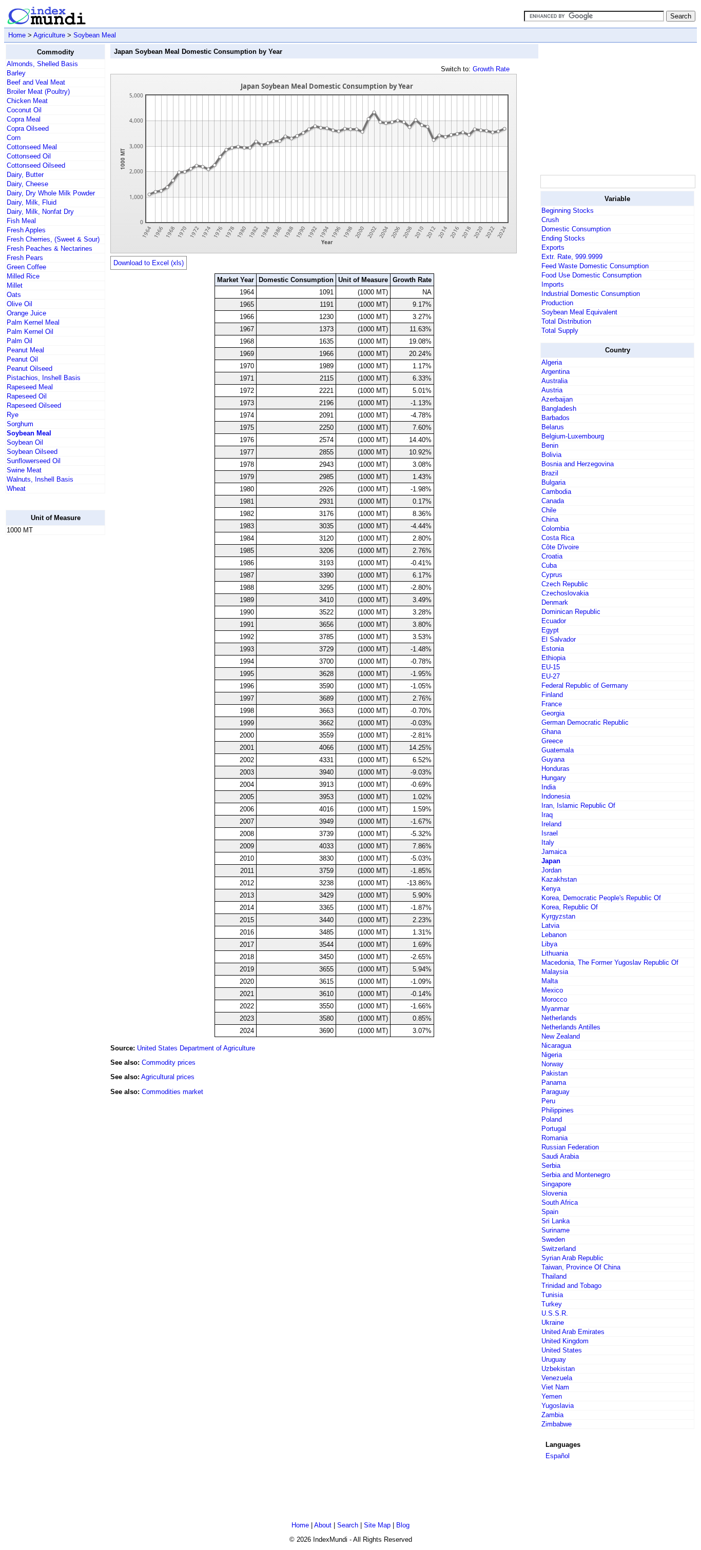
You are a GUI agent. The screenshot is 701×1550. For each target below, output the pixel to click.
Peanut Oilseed (29, 368)
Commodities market (172, 1092)
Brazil (549, 473)
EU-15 (550, 667)
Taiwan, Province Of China (580, 1267)
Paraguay (555, 1092)
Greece (552, 741)
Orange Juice (26, 313)
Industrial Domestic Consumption (590, 293)
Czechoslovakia (565, 593)
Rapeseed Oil (27, 396)
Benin (549, 445)
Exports (552, 247)
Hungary (553, 778)
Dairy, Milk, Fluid (31, 202)
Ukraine (552, 1322)
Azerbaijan (557, 399)
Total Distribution (566, 321)
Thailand (554, 1276)
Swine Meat (24, 470)
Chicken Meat (27, 101)
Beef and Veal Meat (36, 82)
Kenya (550, 888)
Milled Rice (23, 276)
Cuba (549, 565)
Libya (549, 944)
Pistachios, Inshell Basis (44, 378)
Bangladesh (558, 408)
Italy (547, 842)
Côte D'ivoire (560, 547)
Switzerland (558, 1249)
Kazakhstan (559, 879)
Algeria (551, 362)
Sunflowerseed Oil (34, 461)
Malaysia (554, 972)
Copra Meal (24, 119)
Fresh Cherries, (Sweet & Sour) (53, 239)
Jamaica (554, 852)
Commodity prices (169, 1062)
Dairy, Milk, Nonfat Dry (40, 211)
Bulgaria (553, 482)
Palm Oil (19, 341)
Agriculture (49, 35)
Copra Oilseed (28, 128)
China (549, 519)
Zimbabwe (556, 1424)
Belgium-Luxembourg (572, 436)
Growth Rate (491, 69)
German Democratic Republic (585, 722)
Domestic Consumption (576, 229)
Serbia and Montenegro (575, 1175)
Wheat (16, 488)
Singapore (556, 1184)
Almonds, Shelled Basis (42, 64)
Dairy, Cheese (27, 184)
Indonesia (555, 796)
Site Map (377, 1525)
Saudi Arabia (560, 1156)
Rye (12, 415)
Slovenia (554, 1193)
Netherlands (559, 1018)
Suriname (555, 1230)
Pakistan (554, 1073)
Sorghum (20, 424)
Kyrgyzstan (558, 916)
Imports (552, 284)
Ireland (551, 824)
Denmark (554, 602)
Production (557, 303)
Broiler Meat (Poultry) (38, 91)
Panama (553, 1082)
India (548, 787)
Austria (551, 390)
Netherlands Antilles (570, 1027)
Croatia (551, 556)
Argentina (555, 371)
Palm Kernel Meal (33, 322)
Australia (554, 381)
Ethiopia (553, 658)
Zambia (552, 1415)
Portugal (553, 1128)
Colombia (555, 528)
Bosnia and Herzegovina (577, 464)
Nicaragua (556, 1045)
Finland (552, 695)
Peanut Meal (25, 350)
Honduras (555, 768)
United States (561, 1350)
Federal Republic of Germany (584, 685)
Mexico (552, 990)
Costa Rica (557, 538)
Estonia (552, 648)
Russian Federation (570, 1147)
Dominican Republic (570, 611)
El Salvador (558, 639)
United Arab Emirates (573, 1332)
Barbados (555, 418)
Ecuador (553, 621)
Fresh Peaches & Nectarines (49, 248)
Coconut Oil (24, 110)
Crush (550, 220)
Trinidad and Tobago (571, 1285)
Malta (549, 981)
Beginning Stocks (567, 210)
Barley (16, 73)
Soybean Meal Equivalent (579, 312)
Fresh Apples (26, 230)
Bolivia (551, 455)
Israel (549, 833)
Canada (552, 501)
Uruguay (553, 1359)
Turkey (551, 1304)
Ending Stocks (563, 238)
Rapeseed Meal (30, 387)
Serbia (550, 1165)
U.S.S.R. (554, 1313)
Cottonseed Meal (32, 147)
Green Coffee (26, 267)
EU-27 (550, 676)
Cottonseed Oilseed (36, 165)
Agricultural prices (167, 1077)
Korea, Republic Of (569, 907)
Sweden (553, 1239)
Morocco (554, 999)
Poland (551, 1119)
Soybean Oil (25, 442)
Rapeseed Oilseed (34, 405)
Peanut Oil (22, 359)
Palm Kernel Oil (30, 331)
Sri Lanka (555, 1221)
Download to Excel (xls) (148, 263)
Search (347, 1525)
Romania (554, 1138)
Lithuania (554, 953)
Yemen (551, 1396)
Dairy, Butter (25, 174)
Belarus (552, 427)
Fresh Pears (25, 258)
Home (17, 35)
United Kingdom (565, 1341)
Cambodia (556, 491)
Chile (548, 510)
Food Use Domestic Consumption (591, 275)
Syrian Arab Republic (572, 1258)
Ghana (551, 732)
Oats (14, 295)
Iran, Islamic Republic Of (578, 805)
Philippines (557, 1110)
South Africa (559, 1202)
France (551, 704)
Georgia (552, 713)
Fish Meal (21, 221)
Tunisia (552, 1295)
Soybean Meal (94, 35)
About (323, 1525)
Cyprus (551, 575)
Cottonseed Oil (29, 156)
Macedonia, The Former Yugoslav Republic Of (609, 962)
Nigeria (551, 1055)
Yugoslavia (557, 1405)
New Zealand (560, 1036)
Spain (549, 1212)
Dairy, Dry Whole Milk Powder (51, 193)
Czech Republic (564, 584)
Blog (403, 1525)
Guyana (552, 759)
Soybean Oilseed (32, 451)
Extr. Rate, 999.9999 (571, 257)
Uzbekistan (558, 1369)
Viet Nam (555, 1387)
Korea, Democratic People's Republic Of (601, 898)
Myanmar (555, 1008)
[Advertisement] (47, 697)
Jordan (551, 870)
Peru (548, 1101)
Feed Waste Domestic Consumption (595, 266)
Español (558, 1456)
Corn (14, 138)
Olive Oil (19, 304)
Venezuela (556, 1378)
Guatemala (557, 750)
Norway (552, 1064)
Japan (550, 861)
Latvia (550, 925)
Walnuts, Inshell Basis (40, 479)
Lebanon (554, 935)
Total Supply (559, 330)
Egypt (550, 630)
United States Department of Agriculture (196, 1048)
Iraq (547, 815)
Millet (15, 285)
